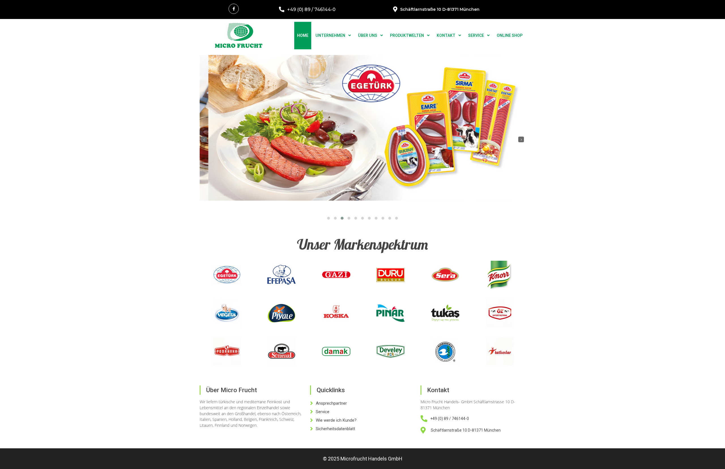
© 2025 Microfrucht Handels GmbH (362, 459)
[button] (328, 218)
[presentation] (204, 139)
